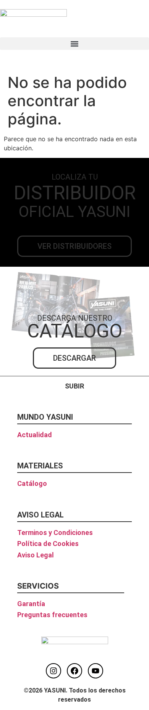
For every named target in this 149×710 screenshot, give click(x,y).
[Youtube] (95, 670)
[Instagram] (53, 670)
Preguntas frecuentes (52, 615)
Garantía (31, 604)
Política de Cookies (48, 544)
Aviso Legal (35, 555)
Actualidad (34, 435)
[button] (74, 43)
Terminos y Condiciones (55, 532)
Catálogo (32, 483)
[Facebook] (74, 670)
